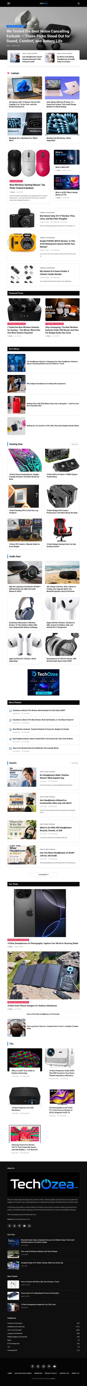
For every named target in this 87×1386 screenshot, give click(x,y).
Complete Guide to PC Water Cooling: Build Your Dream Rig (42, 1263)
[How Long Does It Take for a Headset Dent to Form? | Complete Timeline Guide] (16, 1028)
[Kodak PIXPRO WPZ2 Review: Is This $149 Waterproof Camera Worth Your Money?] (22, 243)
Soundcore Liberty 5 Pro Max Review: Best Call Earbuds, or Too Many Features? (43, 720)
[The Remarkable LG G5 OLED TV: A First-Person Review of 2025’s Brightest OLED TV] (62, 1096)
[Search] (78, 3)
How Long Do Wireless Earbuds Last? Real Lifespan (39, 1251)
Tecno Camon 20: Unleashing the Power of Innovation (40, 1293)
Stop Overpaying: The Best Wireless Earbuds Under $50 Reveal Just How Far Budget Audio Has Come (62, 330)
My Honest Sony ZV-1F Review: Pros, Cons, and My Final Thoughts (57, 217)
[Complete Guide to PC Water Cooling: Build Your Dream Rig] (13, 1266)
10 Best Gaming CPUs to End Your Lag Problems (23, 511)
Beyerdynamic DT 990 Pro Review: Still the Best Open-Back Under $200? (61, 660)
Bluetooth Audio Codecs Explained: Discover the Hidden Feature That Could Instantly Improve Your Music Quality (47, 1241)
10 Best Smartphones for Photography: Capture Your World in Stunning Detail (42, 943)
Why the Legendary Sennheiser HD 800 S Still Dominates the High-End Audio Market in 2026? (24, 589)
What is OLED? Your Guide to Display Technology (23, 1072)
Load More (43, 874)
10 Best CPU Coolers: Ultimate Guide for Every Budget (24, 545)
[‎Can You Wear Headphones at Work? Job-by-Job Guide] (22, 854)
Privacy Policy (51, 1373)
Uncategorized (12, 1350)
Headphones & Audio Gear (15, 26)
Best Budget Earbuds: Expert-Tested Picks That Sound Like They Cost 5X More (43, 739)
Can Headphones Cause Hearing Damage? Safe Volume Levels (32, 59)
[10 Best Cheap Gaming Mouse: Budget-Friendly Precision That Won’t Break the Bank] (25, 460)
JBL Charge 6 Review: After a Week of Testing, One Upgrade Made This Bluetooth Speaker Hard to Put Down (61, 589)
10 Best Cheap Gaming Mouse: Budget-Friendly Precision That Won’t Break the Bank (24, 476)
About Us (75, 1373)
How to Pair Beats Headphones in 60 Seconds (43, 1014)
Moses (8, 45)
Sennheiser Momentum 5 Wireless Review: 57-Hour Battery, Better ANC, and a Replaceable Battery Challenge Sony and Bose (23, 625)
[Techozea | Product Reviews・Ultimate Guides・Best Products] (43, 3)
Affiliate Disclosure (23, 1373)
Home (10, 1373)
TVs (8, 1347)
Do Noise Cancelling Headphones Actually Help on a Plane (66, 59)
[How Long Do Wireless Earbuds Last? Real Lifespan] (13, 1254)
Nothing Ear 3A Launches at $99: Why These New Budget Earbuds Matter (53, 426)
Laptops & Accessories (14, 1333)
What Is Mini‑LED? (62, 167)
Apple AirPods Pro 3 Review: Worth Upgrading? (22, 660)
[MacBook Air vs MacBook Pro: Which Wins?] (25, 124)
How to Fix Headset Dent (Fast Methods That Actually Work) (36, 748)
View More (75, 444)
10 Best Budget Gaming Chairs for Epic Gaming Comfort (61, 545)
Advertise (38, 1373)
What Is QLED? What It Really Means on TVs (66, 193)
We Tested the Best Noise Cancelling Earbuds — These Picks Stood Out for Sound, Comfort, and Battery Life (38, 36)
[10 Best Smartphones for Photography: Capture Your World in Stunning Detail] (43, 913)
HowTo (12, 763)
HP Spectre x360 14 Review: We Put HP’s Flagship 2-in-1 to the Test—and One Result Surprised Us (24, 104)
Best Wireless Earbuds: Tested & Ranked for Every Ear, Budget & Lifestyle (41, 729)
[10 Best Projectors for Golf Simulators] (24, 1096)
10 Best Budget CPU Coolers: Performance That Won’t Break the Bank (62, 511)
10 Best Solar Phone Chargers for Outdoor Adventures (32, 1005)
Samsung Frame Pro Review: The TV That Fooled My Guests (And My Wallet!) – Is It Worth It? (25, 1147)
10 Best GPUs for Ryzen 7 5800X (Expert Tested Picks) (62, 475)
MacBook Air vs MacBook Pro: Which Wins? (23, 139)
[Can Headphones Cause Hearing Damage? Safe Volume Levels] (15, 57)
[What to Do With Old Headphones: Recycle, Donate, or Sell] (22, 829)
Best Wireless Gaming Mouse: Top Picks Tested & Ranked (27, 186)
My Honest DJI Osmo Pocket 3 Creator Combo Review (54, 272)
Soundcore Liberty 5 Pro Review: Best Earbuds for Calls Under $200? (39, 710)
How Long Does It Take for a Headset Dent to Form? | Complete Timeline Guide (52, 1027)
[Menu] (8, 3)
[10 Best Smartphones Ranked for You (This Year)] (13, 1307)
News (9, 1340)
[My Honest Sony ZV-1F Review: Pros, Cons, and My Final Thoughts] (22, 218)
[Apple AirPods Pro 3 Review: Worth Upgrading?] (25, 644)
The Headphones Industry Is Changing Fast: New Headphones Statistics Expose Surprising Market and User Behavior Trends (52, 363)
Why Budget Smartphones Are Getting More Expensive (46, 384)
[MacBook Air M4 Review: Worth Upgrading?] (62, 124)
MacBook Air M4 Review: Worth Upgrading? (59, 139)
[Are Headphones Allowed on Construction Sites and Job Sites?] (22, 802)
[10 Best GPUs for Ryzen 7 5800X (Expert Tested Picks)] (62, 460)
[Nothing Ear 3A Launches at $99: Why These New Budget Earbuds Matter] (16, 426)
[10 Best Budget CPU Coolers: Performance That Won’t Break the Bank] (62, 496)
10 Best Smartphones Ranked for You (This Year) (38, 1304)
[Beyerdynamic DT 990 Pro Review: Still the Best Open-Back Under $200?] (62, 644)
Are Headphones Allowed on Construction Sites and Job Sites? (56, 801)
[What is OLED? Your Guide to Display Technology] (24, 1059)
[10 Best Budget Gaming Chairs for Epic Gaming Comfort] (62, 530)
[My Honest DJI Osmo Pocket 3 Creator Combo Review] (22, 273)
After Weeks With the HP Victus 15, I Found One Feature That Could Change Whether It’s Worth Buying (61, 104)
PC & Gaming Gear (16, 181)
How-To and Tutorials (30, 53)
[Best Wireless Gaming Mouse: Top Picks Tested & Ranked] (29, 164)
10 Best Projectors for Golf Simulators (22, 1109)
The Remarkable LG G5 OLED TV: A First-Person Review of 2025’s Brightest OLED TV (60, 1110)
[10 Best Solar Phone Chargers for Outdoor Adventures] (43, 975)
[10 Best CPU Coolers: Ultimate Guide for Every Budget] (25, 530)
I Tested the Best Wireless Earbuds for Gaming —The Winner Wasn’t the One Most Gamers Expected (23, 330)
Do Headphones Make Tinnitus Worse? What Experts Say (54, 776)
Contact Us (64, 1373)
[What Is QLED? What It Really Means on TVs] (66, 182)
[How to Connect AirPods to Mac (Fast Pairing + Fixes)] (13, 1284)
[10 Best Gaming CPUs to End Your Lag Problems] (25, 496)
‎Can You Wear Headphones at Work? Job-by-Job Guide (57, 854)
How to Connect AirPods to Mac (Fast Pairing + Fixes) (40, 1282)
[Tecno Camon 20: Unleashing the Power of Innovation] (13, 1296)
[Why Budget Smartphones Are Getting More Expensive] (16, 384)
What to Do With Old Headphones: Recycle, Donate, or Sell (56, 829)
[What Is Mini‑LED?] (66, 157)
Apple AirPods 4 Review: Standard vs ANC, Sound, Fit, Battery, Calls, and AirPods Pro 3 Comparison (61, 625)
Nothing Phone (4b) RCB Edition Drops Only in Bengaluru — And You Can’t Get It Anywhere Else (53, 405)
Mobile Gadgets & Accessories (18, 940)
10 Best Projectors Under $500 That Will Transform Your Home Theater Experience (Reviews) (61, 1073)
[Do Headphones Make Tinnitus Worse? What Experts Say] (22, 777)
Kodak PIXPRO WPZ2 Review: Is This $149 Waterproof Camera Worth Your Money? (57, 244)
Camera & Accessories (47, 212)
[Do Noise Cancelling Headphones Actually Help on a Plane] (50, 57)
